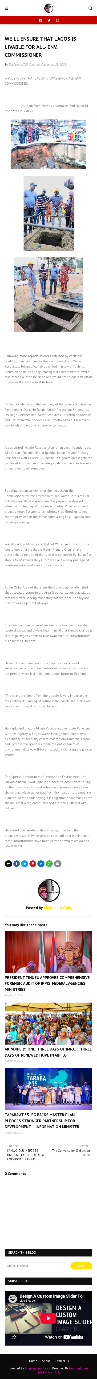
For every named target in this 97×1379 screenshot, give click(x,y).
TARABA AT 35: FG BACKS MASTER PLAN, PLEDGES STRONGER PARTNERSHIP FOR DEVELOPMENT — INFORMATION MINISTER (42, 1120)
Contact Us (62, 1361)
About (46, 1361)
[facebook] (40, 20)
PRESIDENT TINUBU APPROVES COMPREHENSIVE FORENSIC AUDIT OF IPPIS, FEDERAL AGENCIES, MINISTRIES (47, 983)
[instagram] (57, 20)
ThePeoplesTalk (18, 65)
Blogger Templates (37, 1368)
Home (33, 1361)
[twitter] (49, 20)
